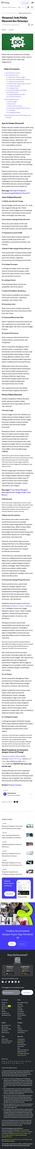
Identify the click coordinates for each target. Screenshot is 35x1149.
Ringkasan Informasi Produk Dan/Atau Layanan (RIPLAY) (16, 1139)
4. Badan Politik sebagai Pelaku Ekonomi (19, 84)
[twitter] (15, 802)
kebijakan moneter (17, 606)
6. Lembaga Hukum (13, 88)
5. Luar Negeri (11, 110)
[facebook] (17, 802)
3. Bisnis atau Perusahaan (14, 106)
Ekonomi (16, 13)
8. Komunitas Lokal (12, 92)
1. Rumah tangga (12, 101)
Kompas (18, 785)
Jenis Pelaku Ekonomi (11, 75)
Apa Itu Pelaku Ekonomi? (12, 73)
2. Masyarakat (11, 104)
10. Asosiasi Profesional (14, 96)
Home (3, 13)
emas (19, 758)
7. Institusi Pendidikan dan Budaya (17, 90)
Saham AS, (13, 758)
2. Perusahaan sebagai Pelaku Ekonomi (18, 79)
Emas (20, 1130)
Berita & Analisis (9, 13)
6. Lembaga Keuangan (13, 112)
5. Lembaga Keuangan (13, 86)
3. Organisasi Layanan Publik (15, 81)
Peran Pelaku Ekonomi (12, 99)
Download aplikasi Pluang (11, 756)
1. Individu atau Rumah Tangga (16, 77)
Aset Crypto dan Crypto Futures (20, 1131)
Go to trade (25, 3)
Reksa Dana (9, 1137)
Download (22, 944)
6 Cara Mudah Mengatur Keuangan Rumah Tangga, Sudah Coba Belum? (16, 492)
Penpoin (12, 785)
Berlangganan (27, 992)
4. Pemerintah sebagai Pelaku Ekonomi (18, 108)
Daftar (12, 944)
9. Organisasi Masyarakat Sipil (16, 94)
